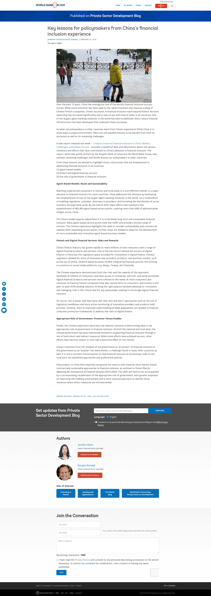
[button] (172, 6)
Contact (148, 5)
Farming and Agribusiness (88, 493)
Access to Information (61, 585)
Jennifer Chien (54, 39)
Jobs (72, 585)
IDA (62, 593)
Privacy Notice (82, 559)
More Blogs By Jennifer (89, 455)
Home (118, 5)
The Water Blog (110, 493)
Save (61, 572)
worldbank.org (166, 1)
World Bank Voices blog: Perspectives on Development (140, 493)
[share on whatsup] (4, 304)
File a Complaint (169, 585)
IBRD (57, 593)
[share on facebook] (4, 289)
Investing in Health (66, 493)
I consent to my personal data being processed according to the (133, 423)
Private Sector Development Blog (115, 16)
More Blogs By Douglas (90, 475)
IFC (66, 593)
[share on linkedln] (4, 299)
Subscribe (159, 410)
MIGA (72, 593)
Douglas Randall (71, 39)
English (59, 43)
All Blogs (128, 5)
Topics (138, 5)
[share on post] (4, 294)
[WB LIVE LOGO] (161, 6)
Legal (38, 585)
